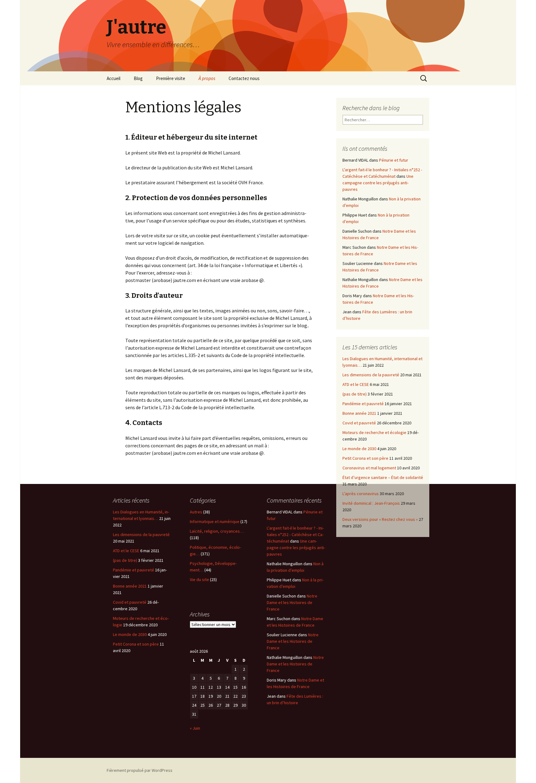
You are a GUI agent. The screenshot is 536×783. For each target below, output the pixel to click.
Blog (138, 78)
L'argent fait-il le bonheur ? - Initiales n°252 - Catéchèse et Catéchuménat (295, 534)
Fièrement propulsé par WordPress (139, 770)
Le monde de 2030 (359, 448)
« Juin (195, 728)
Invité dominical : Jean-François (371, 503)
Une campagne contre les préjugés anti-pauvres (377, 182)
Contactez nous (244, 78)
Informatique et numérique (214, 521)
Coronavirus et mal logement (369, 468)
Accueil (113, 78)
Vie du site (199, 579)
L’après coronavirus (360, 493)
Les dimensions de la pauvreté (370, 375)
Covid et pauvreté (359, 423)
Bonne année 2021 (359, 413)
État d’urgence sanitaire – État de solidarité (382, 477)
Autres (196, 512)
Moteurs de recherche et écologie (374, 432)
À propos (207, 78)
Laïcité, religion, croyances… (217, 531)
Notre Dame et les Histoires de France (292, 602)
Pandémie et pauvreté (363, 403)
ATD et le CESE (355, 384)
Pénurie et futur (393, 160)
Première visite (170, 78)
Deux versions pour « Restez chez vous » (380, 519)
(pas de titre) (354, 394)
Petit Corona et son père (365, 458)
